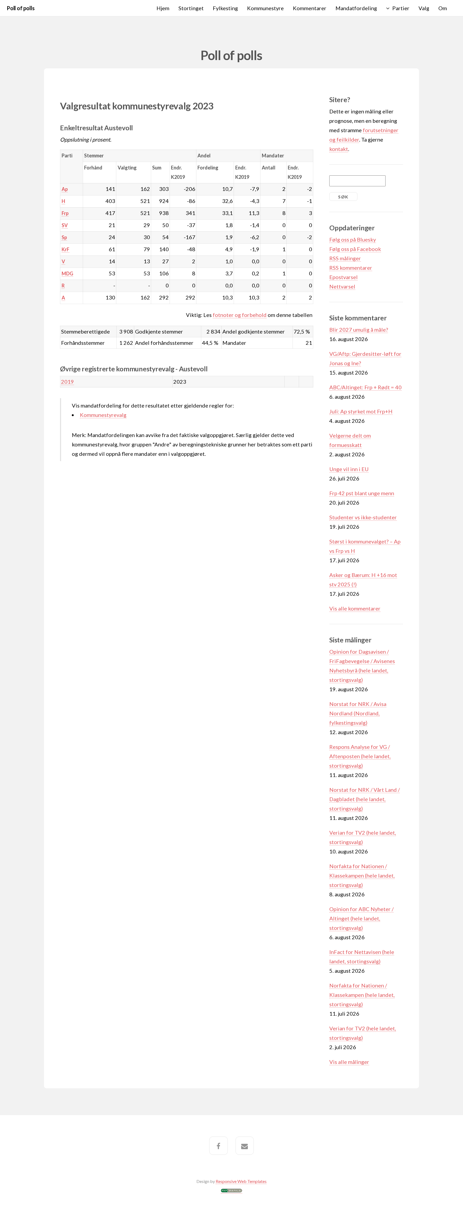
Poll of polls (20, 8)
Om (442, 8)
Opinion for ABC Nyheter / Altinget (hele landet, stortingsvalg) (361, 918)
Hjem (162, 8)
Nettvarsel (342, 286)
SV (65, 225)
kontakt (338, 149)
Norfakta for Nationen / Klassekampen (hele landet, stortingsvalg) (362, 875)
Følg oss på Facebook (355, 249)
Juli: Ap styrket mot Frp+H (361, 411)
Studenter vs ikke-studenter (363, 517)
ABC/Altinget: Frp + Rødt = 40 (365, 387)
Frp (65, 213)
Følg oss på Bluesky (352, 239)
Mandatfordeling (356, 8)
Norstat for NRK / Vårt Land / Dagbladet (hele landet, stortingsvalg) (364, 799)
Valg (424, 8)
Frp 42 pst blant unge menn (361, 493)
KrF (65, 249)
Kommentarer (309, 8)
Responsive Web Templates (241, 1181)
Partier (400, 8)
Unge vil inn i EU (349, 469)
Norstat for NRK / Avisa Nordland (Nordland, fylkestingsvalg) (357, 713)
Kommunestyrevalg (103, 415)
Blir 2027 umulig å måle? (358, 329)
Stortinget (191, 8)
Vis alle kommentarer (354, 608)
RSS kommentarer (350, 267)
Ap (65, 189)
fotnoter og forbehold (240, 315)
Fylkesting (225, 8)
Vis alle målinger (349, 1062)
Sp (64, 237)
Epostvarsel (343, 277)
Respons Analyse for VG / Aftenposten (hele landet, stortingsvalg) (360, 756)
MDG (67, 273)
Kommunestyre (265, 8)
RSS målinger (345, 258)
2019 (67, 381)
